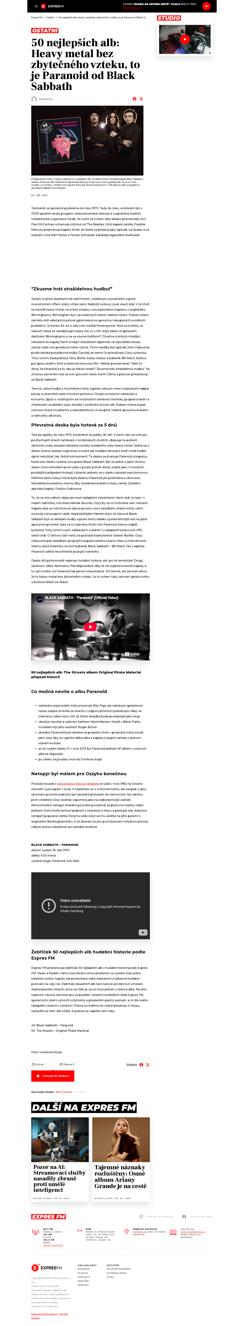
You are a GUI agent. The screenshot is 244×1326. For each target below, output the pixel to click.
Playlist (83, 1273)
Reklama (83, 1281)
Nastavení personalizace (44, 1314)
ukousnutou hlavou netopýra (78, 783)
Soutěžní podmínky (119, 1269)
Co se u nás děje (201, 1216)
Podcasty (84, 1277)
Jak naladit (87, 1265)
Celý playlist (132, 8)
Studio (169, 18)
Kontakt (83, 1285)
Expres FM (140, 1232)
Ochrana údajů (117, 1273)
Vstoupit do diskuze (55, 1076)
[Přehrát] (206, 6)
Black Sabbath (64, 1091)
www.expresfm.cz (193, 1232)
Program (83, 1269)
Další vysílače (53, 1245)
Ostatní (113, 1265)
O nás (110, 1277)
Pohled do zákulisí (160, 1216)
